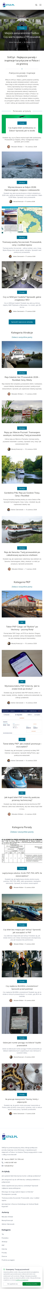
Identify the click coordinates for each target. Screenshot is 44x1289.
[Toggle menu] (40, 5)
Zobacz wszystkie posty (22, 337)
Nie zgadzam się (12, 1284)
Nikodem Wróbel (7, 1217)
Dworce (4, 1256)
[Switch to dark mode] (36, 5)
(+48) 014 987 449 (10, 1162)
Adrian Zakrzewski (8, 1224)
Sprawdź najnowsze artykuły (22, 322)
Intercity (4, 1249)
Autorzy (5, 1212)
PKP (22, 622)
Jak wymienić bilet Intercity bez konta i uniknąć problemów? (21, 1176)
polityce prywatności (22, 1280)
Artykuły (6, 1171)
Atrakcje (22, 182)
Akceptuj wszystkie (31, 1284)
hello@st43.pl (8, 1166)
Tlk (3, 1234)
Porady (22, 28)
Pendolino (5, 1238)
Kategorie (6, 1230)
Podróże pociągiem (8, 1260)
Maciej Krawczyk (7, 1220)
